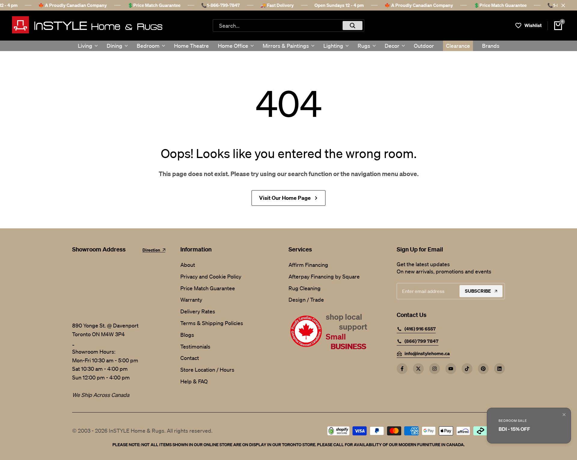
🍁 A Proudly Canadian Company (72, 5)
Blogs (187, 334)
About (187, 264)
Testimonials (195, 346)
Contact (189, 358)
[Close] (562, 5)
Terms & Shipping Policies (211, 323)
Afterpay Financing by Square (324, 276)
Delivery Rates (197, 311)
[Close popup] (564, 414)
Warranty (191, 299)
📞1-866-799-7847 (220, 5)
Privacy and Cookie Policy (210, 276)
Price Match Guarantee (207, 288)
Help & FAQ (194, 381)
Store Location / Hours (207, 369)
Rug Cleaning (304, 288)
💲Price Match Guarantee (153, 5)
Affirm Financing (308, 264)
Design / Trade (306, 299)
